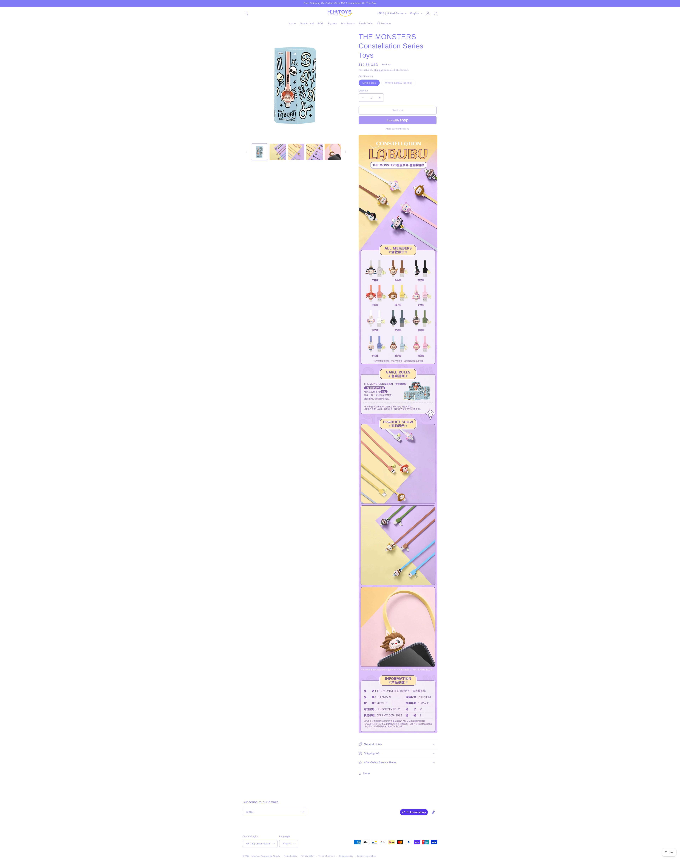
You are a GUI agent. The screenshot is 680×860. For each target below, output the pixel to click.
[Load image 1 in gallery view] (259, 152)
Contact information (366, 856)
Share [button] (366, 773)
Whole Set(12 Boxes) (400, 83)
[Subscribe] (302, 812)
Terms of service (326, 856)
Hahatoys (255, 856)
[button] (246, 13)
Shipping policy (345, 856)
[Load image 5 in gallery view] (333, 152)
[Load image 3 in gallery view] (296, 152)
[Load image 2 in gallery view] (278, 152)
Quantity (363, 90)
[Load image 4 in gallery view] (314, 152)
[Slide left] (246, 152)
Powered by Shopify (270, 856)
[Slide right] (346, 152)
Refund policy (290, 856)
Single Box (371, 83)
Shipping (378, 70)
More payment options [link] (397, 129)
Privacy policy (308, 856)
